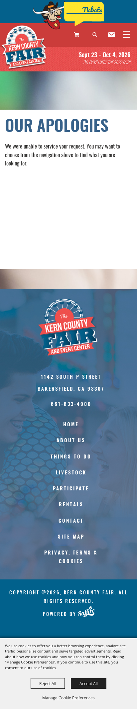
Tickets (92, 9)
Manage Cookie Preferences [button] (68, 697)
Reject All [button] (47, 683)
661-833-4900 (71, 403)
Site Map (71, 537)
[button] (97, 39)
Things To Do (71, 457)
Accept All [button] (88, 683)
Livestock (71, 472)
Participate (71, 488)
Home (71, 424)
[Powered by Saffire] (86, 611)
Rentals (71, 504)
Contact (71, 521)
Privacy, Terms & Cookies (71, 557)
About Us (71, 440)
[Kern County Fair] (24, 48)
